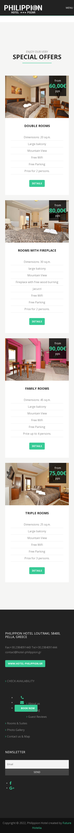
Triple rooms (37, 513)
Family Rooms (37, 388)
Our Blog (34, 710)
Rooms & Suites (17, 723)
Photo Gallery (16, 730)
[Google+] (11, 788)
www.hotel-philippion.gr (25, 663)
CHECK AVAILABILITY (20, 681)
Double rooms (37, 126)
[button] (69, 7)
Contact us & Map (18, 736)
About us (34, 703)
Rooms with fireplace (37, 250)
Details (37, 183)
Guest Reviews (37, 717)
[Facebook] (10, 783)
